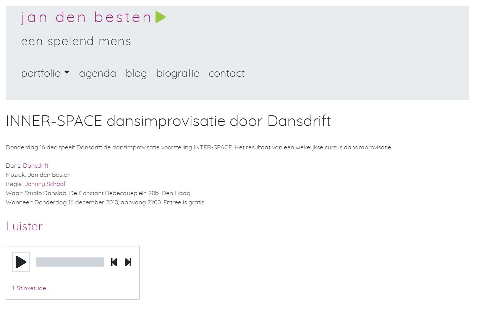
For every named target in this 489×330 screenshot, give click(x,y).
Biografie (177, 73)
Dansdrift (36, 166)
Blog (136, 73)
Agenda (98, 73)
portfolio (41, 73)
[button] (21, 262)
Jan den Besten (87, 17)
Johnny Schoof (44, 184)
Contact (227, 73)
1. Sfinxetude (29, 288)
